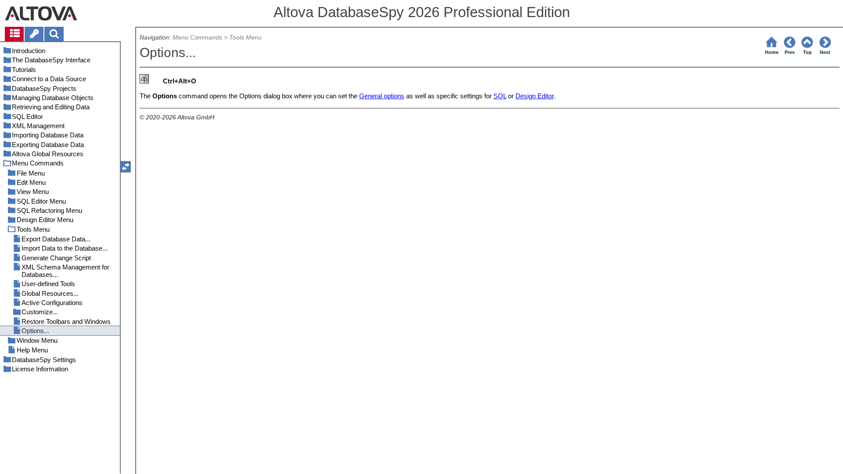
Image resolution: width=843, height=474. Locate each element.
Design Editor (534, 96)
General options (381, 96)
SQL (500, 96)
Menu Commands (197, 37)
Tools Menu (245, 37)
